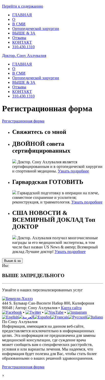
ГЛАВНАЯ (22, 15)
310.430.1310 (23, 47)
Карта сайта (71, 308)
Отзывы (19, 38)
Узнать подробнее (73, 171)
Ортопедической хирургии (35, 28)
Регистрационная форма (23, 121)
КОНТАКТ (22, 42)
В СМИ (18, 24)
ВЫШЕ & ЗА (23, 33)
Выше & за (12, 261)
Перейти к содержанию (22, 6)
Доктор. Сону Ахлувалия (24, 55)
